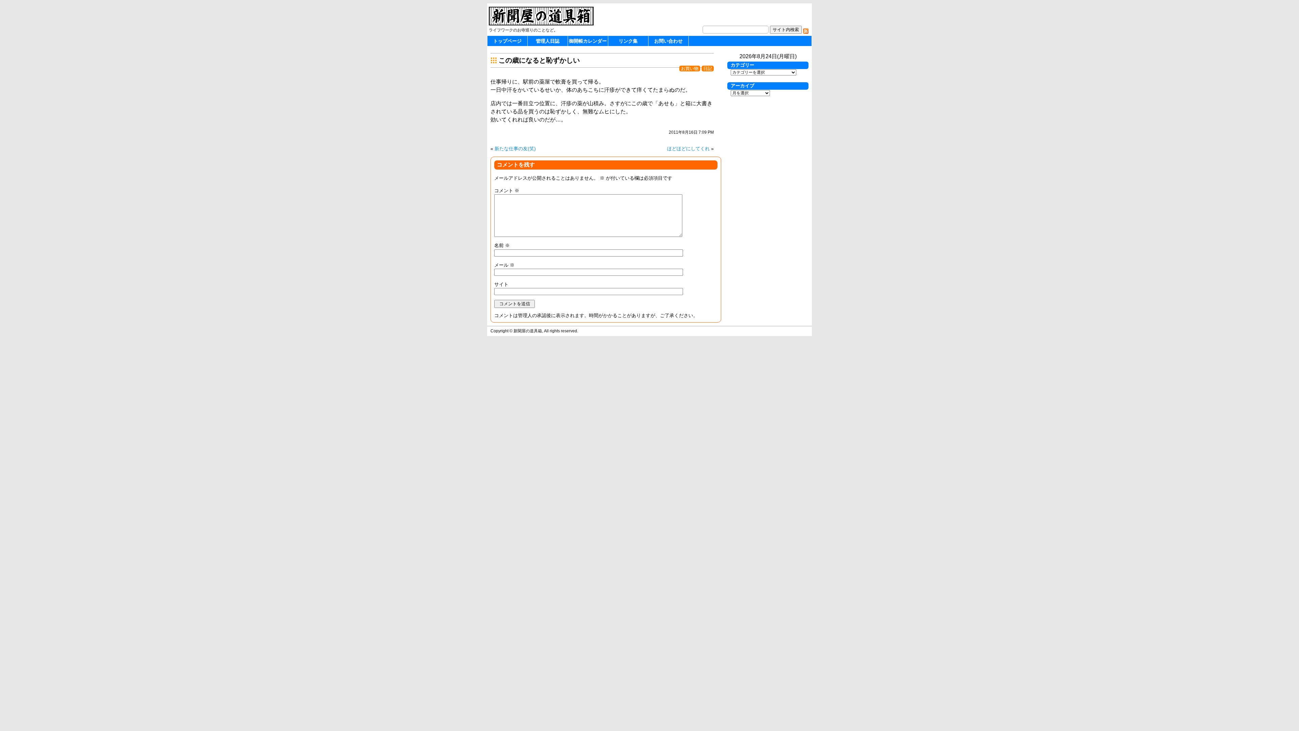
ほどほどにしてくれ (688, 148)
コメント (506, 190)
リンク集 (628, 41)
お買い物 (690, 68)
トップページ (507, 41)
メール (504, 265)
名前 (502, 245)
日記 (707, 68)
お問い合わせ (668, 41)
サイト (501, 284)
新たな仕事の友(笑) (515, 148)
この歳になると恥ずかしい (539, 60)
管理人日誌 (548, 41)
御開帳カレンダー (588, 41)
